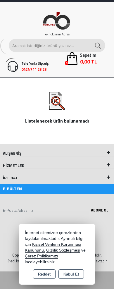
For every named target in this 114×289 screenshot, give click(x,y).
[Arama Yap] (98, 45)
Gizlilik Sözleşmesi (63, 250)
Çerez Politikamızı (41, 256)
